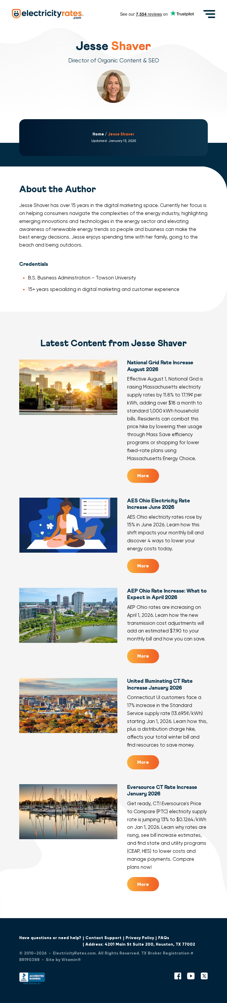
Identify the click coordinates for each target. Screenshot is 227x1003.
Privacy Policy (140, 937)
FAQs (163, 937)
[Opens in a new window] (32, 980)
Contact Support (103, 937)
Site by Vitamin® (63, 959)
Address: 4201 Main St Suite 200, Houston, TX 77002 (140, 944)
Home (98, 134)
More (143, 475)
